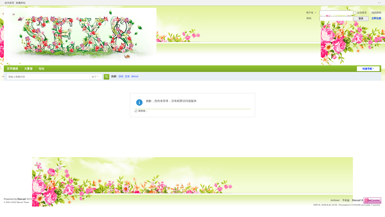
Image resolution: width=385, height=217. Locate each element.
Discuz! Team (23, 202)
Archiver (335, 200)
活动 (121, 76)
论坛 (41, 68)
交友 (127, 76)
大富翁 (28, 68)
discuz (134, 76)
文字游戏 (12, 68)
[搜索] (106, 77)
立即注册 (376, 18)
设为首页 (9, 2)
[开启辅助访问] (376, 3)
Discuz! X (357, 200)
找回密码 (376, 12)
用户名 (309, 12)
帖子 (94, 76)
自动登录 (362, 12)
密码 (308, 18)
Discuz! (21, 199)
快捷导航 (367, 68)
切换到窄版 (379, 3)
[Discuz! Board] (80, 35)
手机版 (346, 200)
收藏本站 (20, 2)
